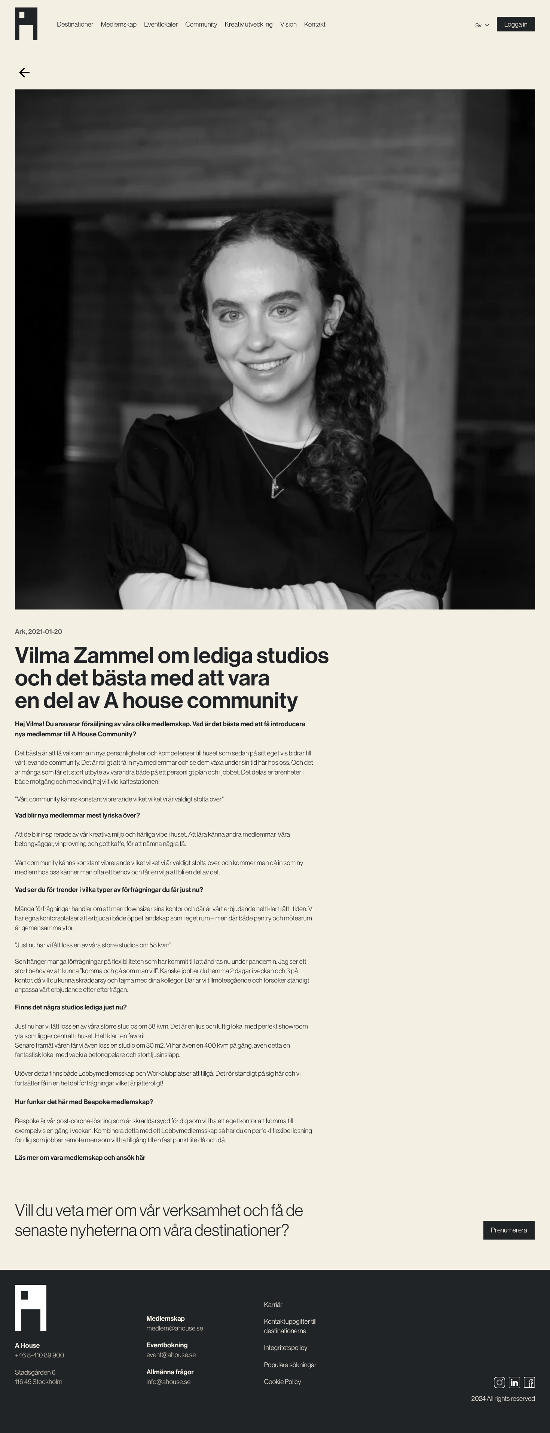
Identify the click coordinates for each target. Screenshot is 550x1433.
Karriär (273, 1304)
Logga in (516, 24)
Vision (288, 24)
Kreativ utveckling (249, 24)
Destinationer (75, 24)
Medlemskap (119, 24)
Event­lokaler (161, 24)
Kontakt (315, 24)
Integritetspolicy (286, 1347)
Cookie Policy (282, 1381)
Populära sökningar (290, 1364)
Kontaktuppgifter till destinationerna (290, 1326)
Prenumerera (509, 1230)
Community (201, 24)
